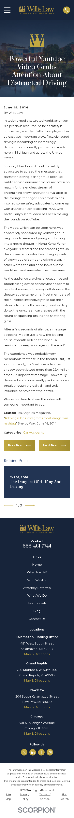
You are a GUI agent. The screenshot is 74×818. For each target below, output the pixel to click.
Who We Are (37, 580)
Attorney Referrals (37, 588)
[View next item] (30, 505)
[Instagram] (50, 752)
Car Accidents (33, 432)
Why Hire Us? (37, 572)
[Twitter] (24, 752)
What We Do (37, 595)
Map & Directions (37, 654)
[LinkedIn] (33, 752)
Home (37, 564)
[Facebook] (41, 752)
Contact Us (37, 619)
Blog (36, 611)
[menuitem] (8, 796)
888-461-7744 (37, 546)
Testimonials (37, 603)
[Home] (36, 10)
